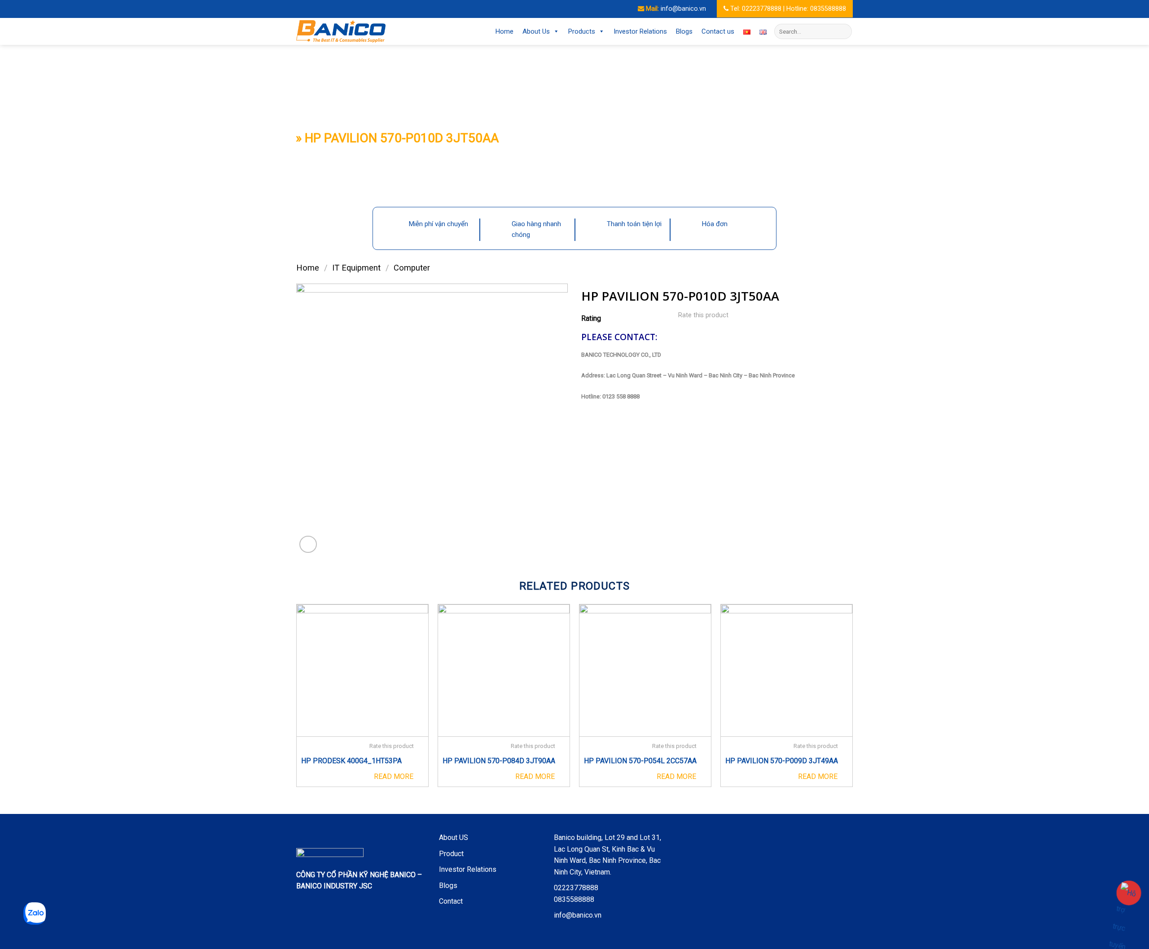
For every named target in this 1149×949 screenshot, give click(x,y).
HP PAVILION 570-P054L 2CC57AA (640, 761)
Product (451, 853)
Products (581, 31)
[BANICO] (341, 31)
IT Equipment (356, 267)
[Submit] (843, 31)
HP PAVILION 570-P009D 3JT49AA (781, 761)
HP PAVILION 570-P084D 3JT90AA (499, 761)
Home (504, 31)
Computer (412, 267)
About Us (536, 31)
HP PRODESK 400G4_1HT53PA (351, 761)
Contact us (718, 31)
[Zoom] (308, 544)
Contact (451, 901)
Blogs (684, 31)
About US (453, 837)
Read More (393, 776)
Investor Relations (640, 31)
